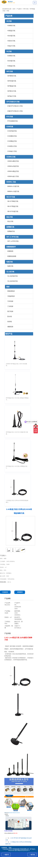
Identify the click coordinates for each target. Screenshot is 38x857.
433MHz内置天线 (13, 166)
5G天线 (9, 51)
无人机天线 (10, 271)
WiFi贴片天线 (11, 96)
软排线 (9, 321)
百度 (10, 847)
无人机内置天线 (12, 276)
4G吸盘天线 (11, 30)
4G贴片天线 (11, 46)
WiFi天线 (25, 9)
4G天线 (9, 21)
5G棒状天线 (11, 56)
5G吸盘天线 (11, 66)
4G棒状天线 (11, 25)
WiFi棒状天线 (11, 76)
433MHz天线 (10, 157)
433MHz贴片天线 (13, 176)
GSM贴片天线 (12, 151)
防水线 (9, 316)
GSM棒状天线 (12, 136)
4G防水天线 (11, 41)
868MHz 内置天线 (13, 191)
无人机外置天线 (12, 281)
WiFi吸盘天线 (11, 86)
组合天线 (9, 217)
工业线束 (10, 306)
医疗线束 (10, 311)
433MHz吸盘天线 (13, 171)
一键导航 (32, 854)
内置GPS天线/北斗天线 (15, 111)
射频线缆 (10, 251)
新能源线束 (11, 291)
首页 (14, 9)
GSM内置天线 (12, 131)
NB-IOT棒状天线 (12, 201)
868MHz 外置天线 (13, 186)
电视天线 (9, 262)
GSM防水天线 (12, 146)
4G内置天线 (11, 36)
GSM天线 (9, 126)
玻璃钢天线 (10, 227)
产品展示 (19, 9)
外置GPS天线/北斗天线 (15, 106)
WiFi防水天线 (11, 91)
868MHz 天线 (11, 182)
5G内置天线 (11, 61)
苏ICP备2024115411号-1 (22, 850)
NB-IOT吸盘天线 (12, 206)
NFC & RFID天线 (12, 237)
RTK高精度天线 (12, 121)
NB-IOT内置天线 (12, 211)
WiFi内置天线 (11, 81)
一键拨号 (6, 854)
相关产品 (8, 334)
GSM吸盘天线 (12, 141)
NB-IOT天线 (10, 197)
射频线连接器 (11, 256)
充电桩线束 (11, 296)
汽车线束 (10, 301)
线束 (8, 286)
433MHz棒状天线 (13, 161)
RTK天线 (9, 116)
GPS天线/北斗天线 (12, 102)
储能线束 (10, 326)
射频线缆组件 (11, 247)
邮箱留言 (20, 592)
